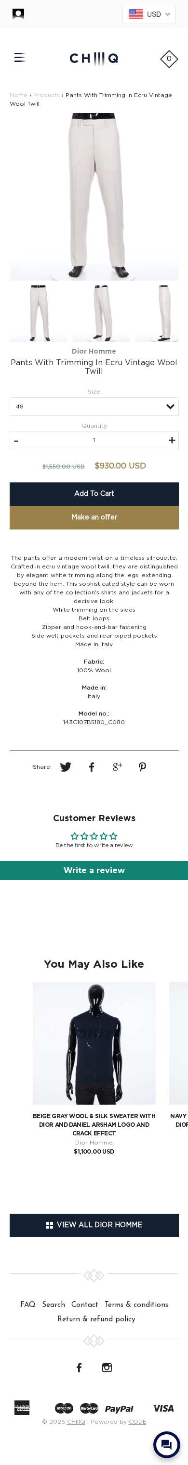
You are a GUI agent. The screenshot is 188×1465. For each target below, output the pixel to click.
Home (18, 95)
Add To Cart (94, 494)
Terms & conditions (136, 1305)
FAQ (28, 1305)
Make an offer (94, 517)
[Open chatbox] (166, 1444)
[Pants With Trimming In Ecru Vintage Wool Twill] (94, 197)
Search (53, 1305)
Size (94, 391)
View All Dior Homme (97, 1225)
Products (46, 95)
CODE (138, 1422)
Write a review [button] (94, 870)
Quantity (94, 426)
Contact (84, 1305)
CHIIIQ (76, 1422)
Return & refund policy (96, 1319)
